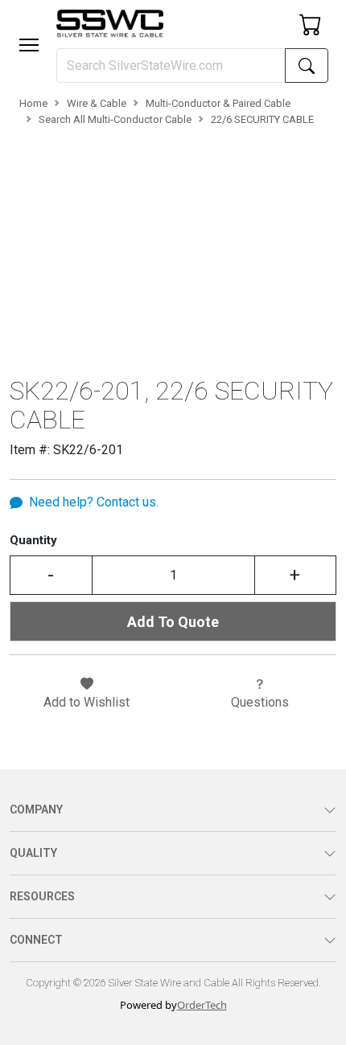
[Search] (306, 65)
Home (33, 103)
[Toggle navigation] (29, 45)
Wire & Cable (96, 103)
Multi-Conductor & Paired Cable (218, 103)
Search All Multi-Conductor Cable (115, 119)
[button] (29, 45)
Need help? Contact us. (94, 502)
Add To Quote (173, 621)
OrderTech (202, 1005)
